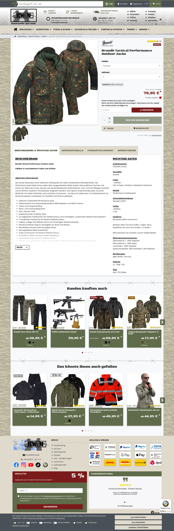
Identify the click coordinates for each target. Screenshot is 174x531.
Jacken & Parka (34, 36)
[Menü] (169, 500)
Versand (57, 448)
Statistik (34, 522)
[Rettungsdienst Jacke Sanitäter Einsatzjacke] (106, 390)
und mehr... (153, 20)
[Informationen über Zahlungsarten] (95, 447)
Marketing (47, 522)
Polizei (133, 17)
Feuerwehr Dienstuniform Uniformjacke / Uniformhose (26, 411)
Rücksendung (59, 445)
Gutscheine (58, 461)
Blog (55, 468)
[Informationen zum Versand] (110, 462)
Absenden (147, 110)
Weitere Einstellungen (20, 525)
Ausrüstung (42, 29)
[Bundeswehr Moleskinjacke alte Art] (144, 390)
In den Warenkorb (138, 120)
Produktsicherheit (100, 150)
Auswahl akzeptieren (138, 527)
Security (133, 20)
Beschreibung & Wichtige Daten (36, 150)
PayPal (79, 522)
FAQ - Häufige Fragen (63, 458)
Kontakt (57, 455)
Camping (152, 11)
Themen (131, 29)
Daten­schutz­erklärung (36, 518)
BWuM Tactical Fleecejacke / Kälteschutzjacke (64, 411)
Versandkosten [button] (156, 135)
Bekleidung (26, 29)
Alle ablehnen (138, 522)
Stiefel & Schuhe (61, 29)
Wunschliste (142, 128)
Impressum (60, 518)
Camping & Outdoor (111, 29)
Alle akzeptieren (138, 517)
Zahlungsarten (60, 452)
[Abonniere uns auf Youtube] (30, 464)
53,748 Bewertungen (125, 506)
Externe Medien (64, 522)
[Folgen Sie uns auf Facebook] (16, 464)
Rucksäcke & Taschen (86, 29)
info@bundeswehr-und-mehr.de (65, 18)
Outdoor (152, 17)
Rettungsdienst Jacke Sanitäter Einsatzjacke (103, 411)
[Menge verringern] (109, 122)
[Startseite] (24, 17)
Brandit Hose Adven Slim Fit (26, 332)
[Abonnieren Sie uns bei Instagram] (23, 464)
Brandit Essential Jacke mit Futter (105, 332)
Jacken (44, 36)
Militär (133, 11)
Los (111, 4)
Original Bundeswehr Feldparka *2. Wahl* (143, 333)
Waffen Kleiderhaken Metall (64, 332)
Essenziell (20, 522)
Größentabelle (72, 150)
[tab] (35, 150)
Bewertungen (127, 150)
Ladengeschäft (60, 465)
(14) (160, 41)
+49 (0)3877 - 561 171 (32, 459)
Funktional (92, 522)
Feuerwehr (134, 14)
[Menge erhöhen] (109, 118)
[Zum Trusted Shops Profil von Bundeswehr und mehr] (45, 464)
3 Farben (29, 345)
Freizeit (151, 14)
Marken (143, 29)
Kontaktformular (59, 22)
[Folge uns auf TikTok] (38, 464)
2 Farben (144, 345)
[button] (155, 4)
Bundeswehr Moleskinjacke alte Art (143, 410)
